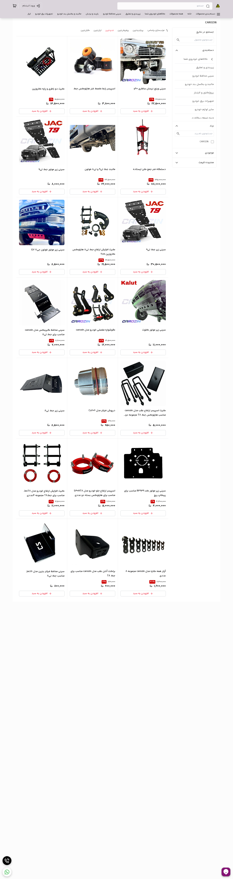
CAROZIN (204, 141)
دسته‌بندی (208, 50)
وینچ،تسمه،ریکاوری (203, 118)
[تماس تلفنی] (7, 860)
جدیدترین (109, 30)
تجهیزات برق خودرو (203, 101)
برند (212, 126)
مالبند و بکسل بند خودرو (199, 84)
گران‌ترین (85, 30)
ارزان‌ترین (97, 30)
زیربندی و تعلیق (205, 68)
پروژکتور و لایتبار (204, 93)
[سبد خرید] (14, 6)
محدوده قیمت (206, 163)
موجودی (209, 153)
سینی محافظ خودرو (203, 76)
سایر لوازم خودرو (204, 109)
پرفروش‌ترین (123, 30)
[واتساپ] (7, 872)
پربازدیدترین (138, 30)
